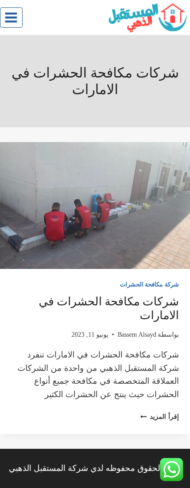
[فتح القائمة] (11, 17)
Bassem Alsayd (137, 334)
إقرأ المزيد (159, 416)
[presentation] (95, 205)
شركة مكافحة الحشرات (149, 284)
